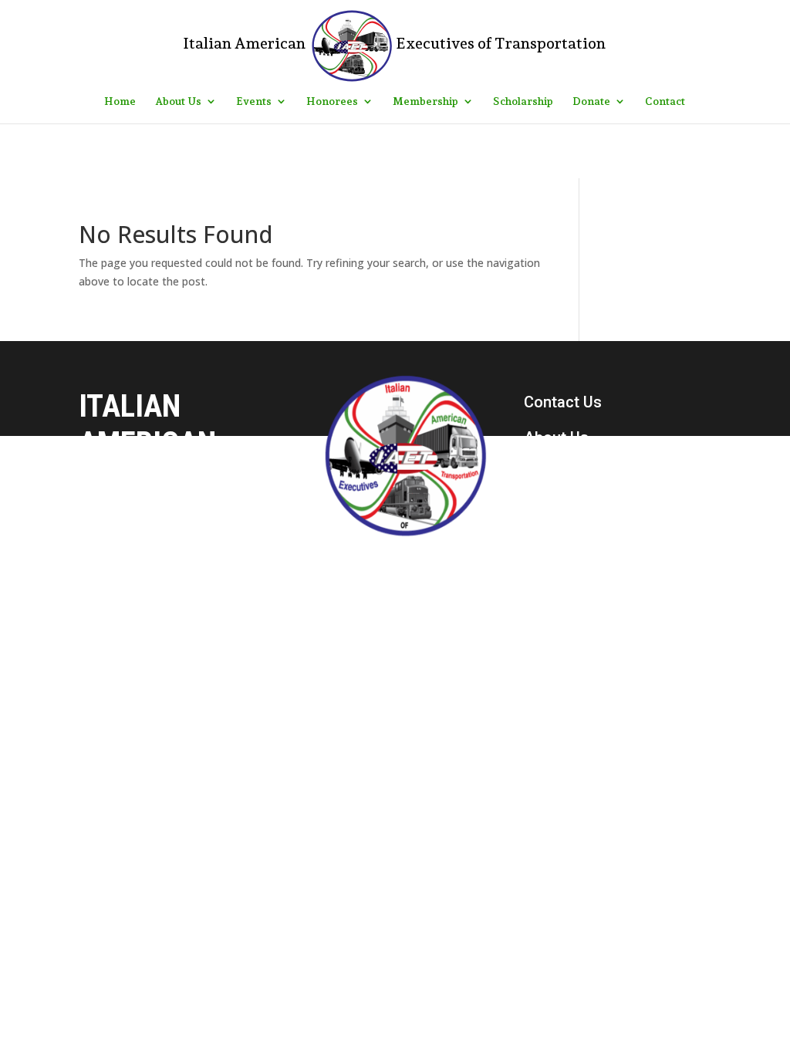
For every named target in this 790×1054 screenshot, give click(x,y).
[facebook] (536, 593)
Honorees (332, 101)
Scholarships (569, 508)
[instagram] (568, 593)
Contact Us (563, 402)
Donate (591, 101)
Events (254, 101)
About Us (178, 101)
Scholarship (523, 101)
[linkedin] (601, 593)
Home (120, 101)
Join (539, 544)
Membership (425, 101)
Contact (665, 101)
